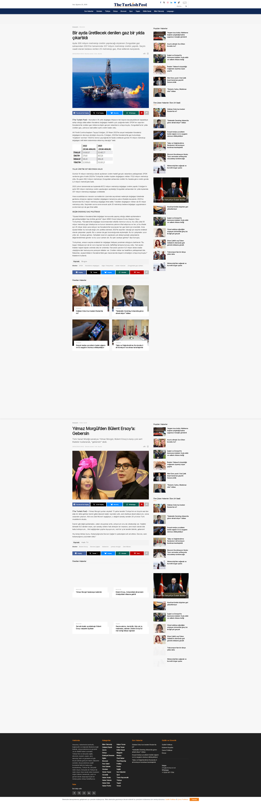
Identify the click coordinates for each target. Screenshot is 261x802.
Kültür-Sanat (147, 11)
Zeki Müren (127, 546)
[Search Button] (186, 6)
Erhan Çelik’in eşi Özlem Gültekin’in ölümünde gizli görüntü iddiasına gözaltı (176, 243)
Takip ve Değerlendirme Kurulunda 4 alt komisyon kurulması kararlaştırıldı (129, 346)
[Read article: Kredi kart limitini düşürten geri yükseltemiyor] (159, 210)
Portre (119, 766)
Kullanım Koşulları (167, 747)
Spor (131, 11)
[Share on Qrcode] (141, 113)
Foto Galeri (105, 764)
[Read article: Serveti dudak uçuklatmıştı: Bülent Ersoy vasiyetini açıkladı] (90, 614)
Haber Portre (106, 786)
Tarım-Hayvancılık (123, 777)
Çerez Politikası (167, 750)
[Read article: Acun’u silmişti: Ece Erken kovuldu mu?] (159, 47)
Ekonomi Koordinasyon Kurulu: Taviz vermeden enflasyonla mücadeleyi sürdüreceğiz (177, 156)
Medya (119, 755)
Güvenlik (105, 775)
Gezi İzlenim (106, 766)
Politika (119, 764)
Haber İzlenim (107, 780)
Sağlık (119, 769)
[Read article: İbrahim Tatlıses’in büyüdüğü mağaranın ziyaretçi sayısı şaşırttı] (159, 70)
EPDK (81, 265)
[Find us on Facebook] (160, 2)
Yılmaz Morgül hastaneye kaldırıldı (89, 592)
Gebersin (105, 546)
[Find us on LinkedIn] (171, 2)
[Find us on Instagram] (168, 2)
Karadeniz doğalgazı (92, 265)
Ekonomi (123, 11)
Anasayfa (75, 27)
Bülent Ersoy (83, 546)
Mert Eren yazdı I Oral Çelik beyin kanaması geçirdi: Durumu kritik (176, 80)
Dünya (115, 11)
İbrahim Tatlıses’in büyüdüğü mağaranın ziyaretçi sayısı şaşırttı (177, 69)
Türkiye (107, 11)
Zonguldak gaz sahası (135, 265)
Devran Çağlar (95, 546)
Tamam (194, 799)
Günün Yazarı (106, 772)
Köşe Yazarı (120, 747)
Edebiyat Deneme (108, 755)
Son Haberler (88, 11)
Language (170, 11)
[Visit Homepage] (130, 5)
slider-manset (120, 265)
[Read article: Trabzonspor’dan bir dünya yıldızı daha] (159, 255)
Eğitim (104, 758)
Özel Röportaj (121, 761)
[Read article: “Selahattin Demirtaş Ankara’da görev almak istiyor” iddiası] (130, 298)
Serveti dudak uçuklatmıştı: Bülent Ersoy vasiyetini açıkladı (88, 627)
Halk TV (84, 542)
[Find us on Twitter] (164, 2)
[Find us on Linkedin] (89, 793)
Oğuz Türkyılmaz (107, 265)
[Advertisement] (130, 18)
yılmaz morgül (116, 546)
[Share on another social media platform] (146, 113)
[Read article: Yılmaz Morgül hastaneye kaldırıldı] (90, 579)
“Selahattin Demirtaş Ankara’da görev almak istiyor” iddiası (130, 312)
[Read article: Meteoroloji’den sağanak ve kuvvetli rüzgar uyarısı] (159, 169)
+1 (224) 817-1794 (168, 772)
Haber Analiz (106, 777)
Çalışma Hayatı (107, 747)
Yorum (119, 786)
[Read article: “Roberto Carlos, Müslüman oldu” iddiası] (159, 92)
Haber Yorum (121, 744)
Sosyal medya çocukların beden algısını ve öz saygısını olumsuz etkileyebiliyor (90, 346)
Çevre (104, 750)
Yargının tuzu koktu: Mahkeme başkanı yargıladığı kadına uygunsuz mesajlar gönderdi (177, 35)
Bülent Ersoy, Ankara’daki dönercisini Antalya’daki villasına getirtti (129, 593)
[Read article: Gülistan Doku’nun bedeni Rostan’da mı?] (90, 298)
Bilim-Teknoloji (159, 11)
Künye (164, 753)
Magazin (78, 589)
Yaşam (138, 11)
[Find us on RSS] (94, 793)
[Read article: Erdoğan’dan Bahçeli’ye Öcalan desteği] (171, 190)
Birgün (84, 261)
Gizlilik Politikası (167, 744)
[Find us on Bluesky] (175, 2)
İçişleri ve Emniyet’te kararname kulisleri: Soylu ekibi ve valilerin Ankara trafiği (177, 57)
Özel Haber (120, 758)
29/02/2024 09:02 (78, 53)
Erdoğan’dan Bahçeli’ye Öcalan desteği (170, 200)
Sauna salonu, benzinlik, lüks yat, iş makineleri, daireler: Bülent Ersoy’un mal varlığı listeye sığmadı (129, 628)
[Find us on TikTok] (179, 2)
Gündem (99, 11)
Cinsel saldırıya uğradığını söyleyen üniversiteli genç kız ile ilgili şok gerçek (177, 231)
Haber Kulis (106, 783)
